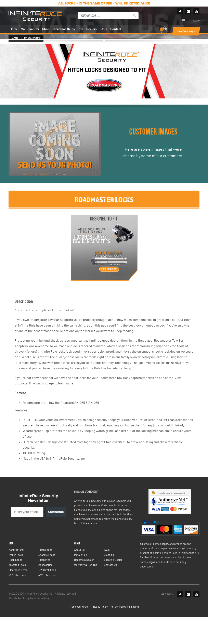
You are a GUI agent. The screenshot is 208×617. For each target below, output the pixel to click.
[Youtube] (196, 11)
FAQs (106, 549)
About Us (79, 549)
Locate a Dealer (113, 559)
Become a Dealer (84, 559)
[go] (134, 15)
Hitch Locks (45, 549)
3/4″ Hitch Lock (47, 575)
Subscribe (56, 512)
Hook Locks (15, 559)
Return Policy (118, 606)
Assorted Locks (17, 564)
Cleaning (109, 554)
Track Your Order (79, 606)
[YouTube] (196, 594)
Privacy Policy (100, 606)
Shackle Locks (46, 554)
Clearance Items (18, 570)
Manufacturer (16, 549)
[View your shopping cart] (164, 30)
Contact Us (110, 564)
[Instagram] (188, 11)
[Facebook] (180, 11)
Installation (80, 554)
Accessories (45, 564)
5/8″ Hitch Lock (17, 575)
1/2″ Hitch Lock (47, 570)
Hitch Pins (44, 559)
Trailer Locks (16, 554)
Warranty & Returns (85, 564)
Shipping (134, 606)
